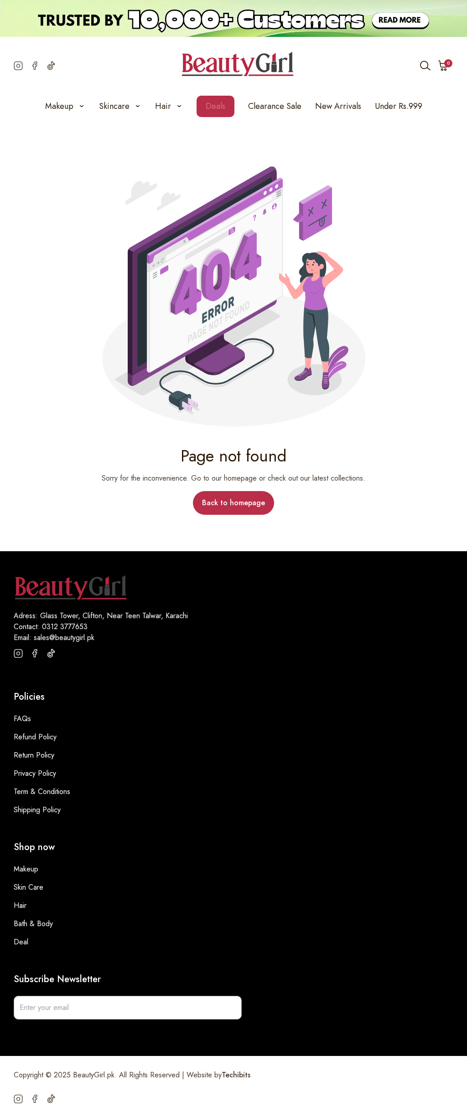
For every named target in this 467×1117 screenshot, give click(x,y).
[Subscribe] (229, 1007)
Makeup (26, 869)
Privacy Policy (35, 773)
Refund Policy (35, 737)
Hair (20, 905)
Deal (21, 942)
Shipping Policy (37, 809)
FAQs (22, 718)
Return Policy (34, 755)
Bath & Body (33, 923)
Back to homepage (233, 502)
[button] (443, 65)
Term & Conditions (42, 791)
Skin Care (28, 887)
